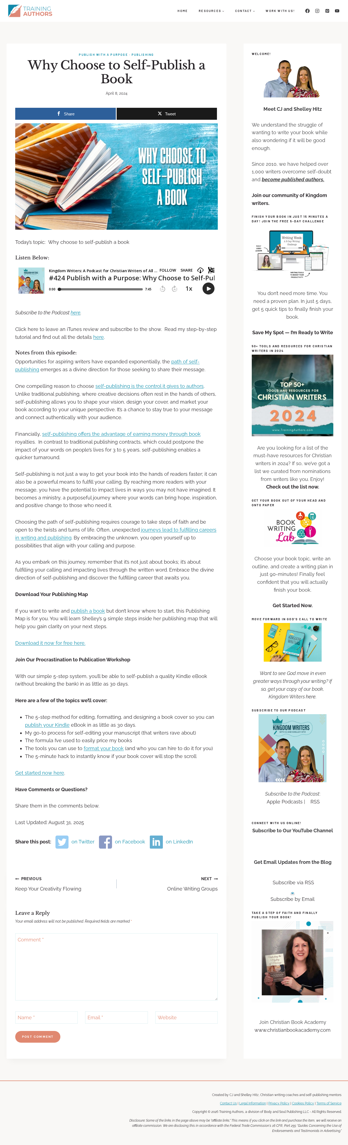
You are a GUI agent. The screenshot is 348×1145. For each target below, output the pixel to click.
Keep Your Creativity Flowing (48, 884)
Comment (31, 940)
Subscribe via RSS (293, 882)
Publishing (143, 54)
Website (167, 1017)
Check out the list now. (292, 487)
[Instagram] (317, 11)
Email (95, 1017)
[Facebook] (307, 11)
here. (311, 696)
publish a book (88, 611)
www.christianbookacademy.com (292, 1030)
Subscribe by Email (293, 899)
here (75, 312)
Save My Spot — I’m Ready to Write (292, 332)
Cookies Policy (303, 1104)
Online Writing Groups (192, 884)
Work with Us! (280, 11)
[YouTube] (337, 11)
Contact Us (228, 1104)
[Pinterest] (327, 11)
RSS (315, 802)
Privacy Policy (279, 1104)
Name (26, 1017)
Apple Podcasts (285, 802)
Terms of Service (328, 1104)
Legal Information (252, 1104)
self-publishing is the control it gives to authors (149, 386)
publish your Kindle (47, 725)
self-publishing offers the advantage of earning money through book (121, 434)
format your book (104, 748)
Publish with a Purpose (103, 54)
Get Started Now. (293, 605)
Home (183, 11)
